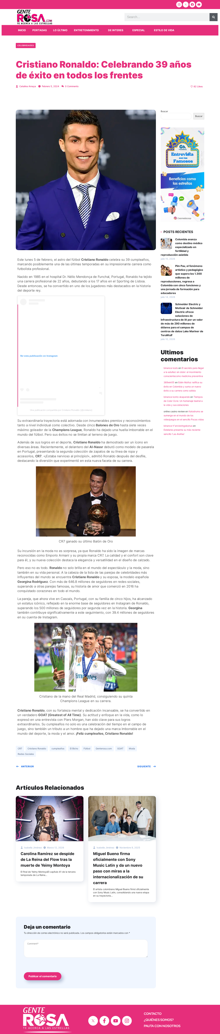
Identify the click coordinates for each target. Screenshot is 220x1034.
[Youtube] (199, 4)
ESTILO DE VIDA (164, 30)
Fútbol (87, 748)
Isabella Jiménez (33, 847)
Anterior (27, 766)
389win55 (169, 382)
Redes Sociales (26, 754)
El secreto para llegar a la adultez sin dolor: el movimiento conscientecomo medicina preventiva (184, 372)
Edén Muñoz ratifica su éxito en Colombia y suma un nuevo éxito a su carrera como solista (183, 386)
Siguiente (144, 766)
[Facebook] (192, 4)
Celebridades (25, 45)
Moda (132, 748)
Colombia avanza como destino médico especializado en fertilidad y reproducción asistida (181, 247)
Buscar (164, 111)
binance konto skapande (177, 396)
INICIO (22, 30)
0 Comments (71, 86)
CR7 (20, 748)
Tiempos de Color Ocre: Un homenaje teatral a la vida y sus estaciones (183, 400)
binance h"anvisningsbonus (178, 425)
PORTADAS (39, 30)
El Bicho (74, 748)
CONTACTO (153, 1014)
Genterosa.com (104, 748)
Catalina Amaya (27, 86)
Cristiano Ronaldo (37, 748)
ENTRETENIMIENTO (86, 30)
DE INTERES (115, 30)
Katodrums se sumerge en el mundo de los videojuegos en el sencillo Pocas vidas (184, 415)
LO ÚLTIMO (60, 30)
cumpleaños (58, 748)
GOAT (120, 748)
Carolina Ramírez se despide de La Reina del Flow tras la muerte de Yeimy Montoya (47, 859)
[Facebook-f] (104, 1021)
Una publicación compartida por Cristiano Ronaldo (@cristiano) (61, 410)
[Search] (214, 17)
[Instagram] (179, 4)
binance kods (171, 368)
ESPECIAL (138, 30)
